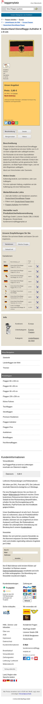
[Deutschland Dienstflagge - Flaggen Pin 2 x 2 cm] (6, 288)
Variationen (9, 244)
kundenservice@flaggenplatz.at (15, 222)
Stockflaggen (8, 412)
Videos (24, 136)
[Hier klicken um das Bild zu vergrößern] (21, 61)
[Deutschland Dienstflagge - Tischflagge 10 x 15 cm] (6, 293)
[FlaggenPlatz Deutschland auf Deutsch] (8, 681)
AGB (4, 635)
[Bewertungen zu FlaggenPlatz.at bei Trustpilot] (8, 588)
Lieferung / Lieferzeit (10, 661)
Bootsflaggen (8, 437)
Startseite (6, 357)
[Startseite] (2, 19)
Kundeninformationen (11, 645)
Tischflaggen (7, 407)
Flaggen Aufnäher (9, 422)
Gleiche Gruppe (23, 244)
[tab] (10, 131)
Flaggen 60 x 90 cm (10, 386)
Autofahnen (7, 432)
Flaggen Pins (8, 427)
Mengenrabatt (10, 136)
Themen (6, 368)
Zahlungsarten (8, 657)
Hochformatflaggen (10, 442)
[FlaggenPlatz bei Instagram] (32, 659)
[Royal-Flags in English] (11, 681)
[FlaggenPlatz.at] (11, 3)
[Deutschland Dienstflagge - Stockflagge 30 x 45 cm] (6, 278)
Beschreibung (10, 131)
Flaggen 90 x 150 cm (10, 381)
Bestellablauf (8, 651)
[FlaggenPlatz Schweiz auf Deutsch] (4, 681)
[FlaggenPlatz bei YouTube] (36, 659)
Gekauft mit (9, 249)
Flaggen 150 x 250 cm (11, 396)
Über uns (6, 631)
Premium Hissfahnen (10, 417)
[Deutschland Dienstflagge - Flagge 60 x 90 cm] (6, 273)
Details (24, 131)
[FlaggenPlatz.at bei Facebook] (24, 659)
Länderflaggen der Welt (11, 363)
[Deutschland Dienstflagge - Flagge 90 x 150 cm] (6, 267)
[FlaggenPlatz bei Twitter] (28, 659)
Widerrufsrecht (8, 664)
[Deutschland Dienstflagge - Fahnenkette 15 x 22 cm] (6, 298)
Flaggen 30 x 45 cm (10, 391)
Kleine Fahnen (8, 401)
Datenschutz (7, 641)
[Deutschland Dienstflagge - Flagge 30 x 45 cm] (6, 283)
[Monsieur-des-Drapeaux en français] (15, 681)
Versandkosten (8, 654)
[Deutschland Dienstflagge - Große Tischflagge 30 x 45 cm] (6, 309)
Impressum (7, 638)
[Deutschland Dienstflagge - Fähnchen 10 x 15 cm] (6, 303)
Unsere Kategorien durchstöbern (21, 15)
